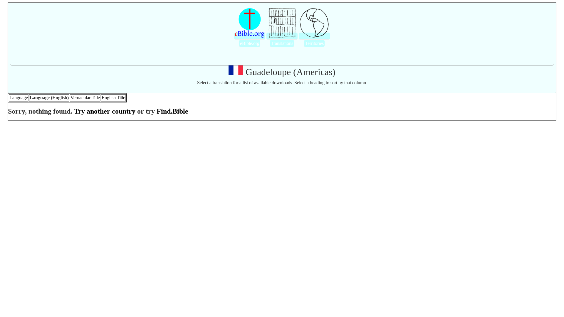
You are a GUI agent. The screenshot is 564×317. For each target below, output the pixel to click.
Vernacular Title (85, 97)
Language (18, 97)
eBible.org (249, 43)
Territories (314, 43)
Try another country (104, 111)
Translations (282, 43)
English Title (113, 97)
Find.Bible (172, 111)
